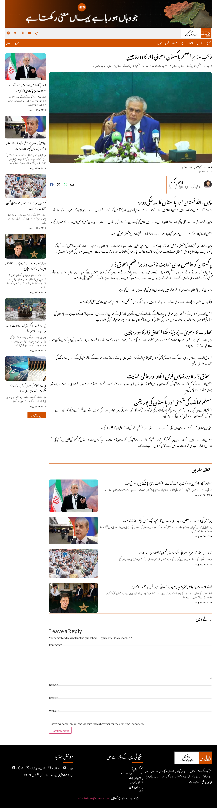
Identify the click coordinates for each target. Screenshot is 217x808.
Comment (55, 644)
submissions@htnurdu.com (93, 798)
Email (53, 697)
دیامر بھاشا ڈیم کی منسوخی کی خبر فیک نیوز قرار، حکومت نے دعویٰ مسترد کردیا (27, 388)
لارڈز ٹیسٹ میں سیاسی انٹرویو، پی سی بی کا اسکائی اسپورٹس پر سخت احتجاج (25, 266)
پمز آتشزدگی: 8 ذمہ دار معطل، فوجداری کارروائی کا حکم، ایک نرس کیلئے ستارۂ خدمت (26, 145)
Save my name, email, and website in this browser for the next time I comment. (97, 723)
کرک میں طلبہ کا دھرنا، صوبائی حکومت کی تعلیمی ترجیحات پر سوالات (26, 205)
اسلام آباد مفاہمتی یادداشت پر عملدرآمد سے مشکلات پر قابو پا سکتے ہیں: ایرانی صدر (27, 87)
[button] (36, 415)
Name (53, 684)
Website (54, 710)
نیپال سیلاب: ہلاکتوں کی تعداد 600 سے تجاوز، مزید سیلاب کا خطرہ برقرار (26, 328)
